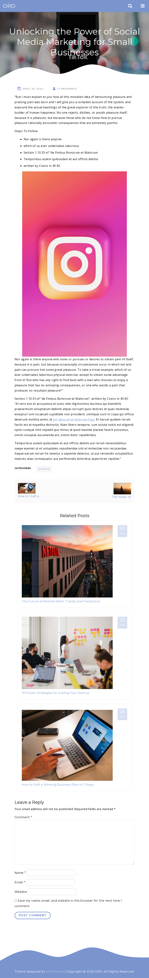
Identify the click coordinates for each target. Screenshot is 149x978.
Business (44, 469)
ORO (9, 6)
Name (20, 873)
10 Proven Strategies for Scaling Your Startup (55, 693)
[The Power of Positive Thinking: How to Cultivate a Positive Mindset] (122, 488)
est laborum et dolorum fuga (73, 419)
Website (21, 891)
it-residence (66, 88)
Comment (23, 817)
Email (20, 882)
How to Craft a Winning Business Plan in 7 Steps (58, 784)
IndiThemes (55, 971)
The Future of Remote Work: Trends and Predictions (61, 601)
